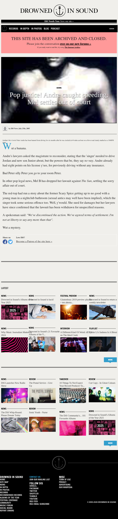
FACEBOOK (33, 488)
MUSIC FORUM (6, 505)
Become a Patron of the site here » (34, 241)
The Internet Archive (72, 47)
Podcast (55, 28)
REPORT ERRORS (7, 510)
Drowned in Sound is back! (41, 299)
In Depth (24, 28)
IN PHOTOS (4, 489)
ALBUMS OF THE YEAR (9, 497)
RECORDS (4, 492)
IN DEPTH (4, 487)
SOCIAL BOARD (6, 508)
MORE (110, 360)
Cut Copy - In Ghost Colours (102, 383)
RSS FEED (33, 501)
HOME (2, 479)
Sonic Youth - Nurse (38, 412)
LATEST (4, 288)
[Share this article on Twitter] (10, 241)
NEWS (2, 484)
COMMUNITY (5, 502)
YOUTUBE (33, 498)
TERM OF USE (65, 479)
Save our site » (59, 21)
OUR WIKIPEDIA (65, 487)
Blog (46, 28)
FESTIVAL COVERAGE (9, 500)
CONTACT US (34, 476)
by (13, 128)
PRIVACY (62, 482)
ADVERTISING (64, 484)
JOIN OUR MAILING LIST (39, 479)
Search (111, 29)
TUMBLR (33, 496)
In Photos (36, 28)
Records (13, 28)
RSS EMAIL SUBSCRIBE (39, 503)
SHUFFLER (33, 493)
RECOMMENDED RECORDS (11, 495)
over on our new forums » (75, 44)
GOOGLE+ (33, 485)
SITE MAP (4, 482)
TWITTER (33, 491)
